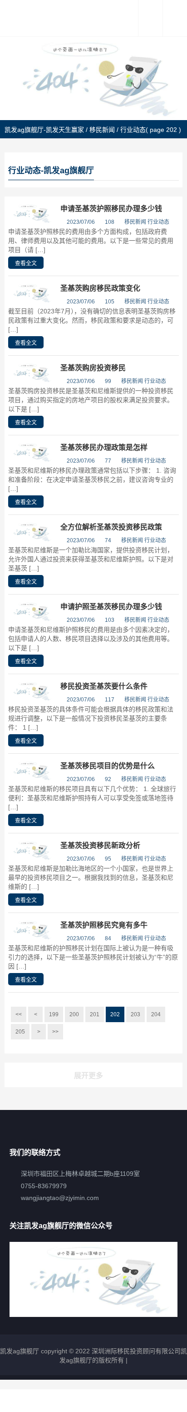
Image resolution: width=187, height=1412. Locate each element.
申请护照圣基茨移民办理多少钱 (111, 606)
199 (54, 1014)
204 (156, 1014)
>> (55, 1032)
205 (20, 1032)
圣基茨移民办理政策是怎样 (104, 447)
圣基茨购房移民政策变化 (100, 288)
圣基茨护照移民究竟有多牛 (104, 925)
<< (18, 1014)
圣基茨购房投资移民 (93, 368)
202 (115, 1014)
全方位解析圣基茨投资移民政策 (111, 527)
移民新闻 (102, 129)
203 (135, 1014)
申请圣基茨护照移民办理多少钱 (111, 208)
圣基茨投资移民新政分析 (100, 845)
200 (74, 1014)
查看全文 (26, 263)
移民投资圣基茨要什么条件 (104, 686)
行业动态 (158, 222)
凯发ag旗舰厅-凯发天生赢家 (44, 129)
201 (94, 1014)
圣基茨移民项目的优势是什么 (107, 766)
